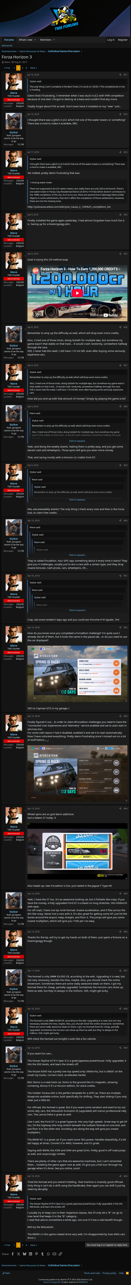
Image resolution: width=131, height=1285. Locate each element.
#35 (125, 893)
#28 (125, 406)
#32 (125, 627)
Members (45, 39)
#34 (125, 808)
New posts (7, 45)
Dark (7, 1273)
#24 (125, 214)
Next (32, 67)
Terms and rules (92, 1273)
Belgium (20, 106)
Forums (9, 39)
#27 (125, 365)
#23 (125, 152)
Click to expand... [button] (77, 440)
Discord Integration (52, 1282)
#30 (125, 520)
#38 (125, 1008)
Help (121, 1273)
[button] (35, 40)
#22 (125, 114)
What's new (25, 39)
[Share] (120, 75)
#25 (125, 253)
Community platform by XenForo (66, 1279)
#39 (125, 1047)
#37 (125, 970)
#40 (125, 1176)
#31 (125, 575)
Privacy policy (109, 1273)
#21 (125, 74)
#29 (125, 465)
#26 (125, 327)
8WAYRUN (83, 1282)
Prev (8, 67)
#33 (125, 716)
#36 (125, 931)
